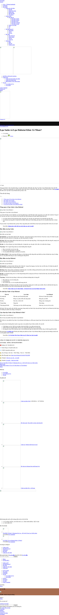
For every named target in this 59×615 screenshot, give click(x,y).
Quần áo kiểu (12, 44)
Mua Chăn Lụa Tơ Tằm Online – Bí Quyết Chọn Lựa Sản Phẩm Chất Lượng (26, 288)
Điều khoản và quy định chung (13, 81)
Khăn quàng (11, 37)
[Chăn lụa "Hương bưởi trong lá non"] (12, 444)
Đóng (1, 366)
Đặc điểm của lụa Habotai (10, 201)
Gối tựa (10, 33)
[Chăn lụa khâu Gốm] (12, 401)
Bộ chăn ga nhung (16, 22)
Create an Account (4, 603)
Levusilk (57, 189)
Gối (9, 26)
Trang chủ (2, 125)
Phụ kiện (8, 34)
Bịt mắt (10, 9)
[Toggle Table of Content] (1, 196)
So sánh (4, 581)
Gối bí (10, 31)
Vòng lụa (11, 39)
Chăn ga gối (8, 16)
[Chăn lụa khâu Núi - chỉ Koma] (12, 488)
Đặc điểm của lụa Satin (9, 200)
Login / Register (6, 582)
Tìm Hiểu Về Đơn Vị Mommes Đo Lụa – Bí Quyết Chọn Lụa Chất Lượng (20, 533)
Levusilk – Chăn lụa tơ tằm (12, 360)
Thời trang (8, 41)
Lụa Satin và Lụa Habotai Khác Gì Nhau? (12, 540)
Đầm (10, 42)
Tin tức (4, 375)
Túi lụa (10, 38)
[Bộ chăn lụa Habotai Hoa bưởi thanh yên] (12, 466)
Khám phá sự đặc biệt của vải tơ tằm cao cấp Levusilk (21, 226)
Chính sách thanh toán (11, 80)
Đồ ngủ (10, 43)
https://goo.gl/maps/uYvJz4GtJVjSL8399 (20, 355)
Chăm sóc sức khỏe (10, 8)
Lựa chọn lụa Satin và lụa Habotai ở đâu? (13, 204)
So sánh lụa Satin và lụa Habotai (11, 203)
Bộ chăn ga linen (15, 20)
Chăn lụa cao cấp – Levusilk (12, 357)
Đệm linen (11, 30)
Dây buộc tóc (12, 35)
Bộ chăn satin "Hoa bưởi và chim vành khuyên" (32, 423)
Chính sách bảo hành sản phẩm (13, 78)
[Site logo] (6, 73)
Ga (9, 27)
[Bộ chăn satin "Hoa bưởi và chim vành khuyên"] (12, 423)
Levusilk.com (10, 331)
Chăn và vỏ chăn (12, 25)
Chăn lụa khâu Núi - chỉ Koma (28, 488)
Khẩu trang (11, 12)
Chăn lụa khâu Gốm (25, 401)
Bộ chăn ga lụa (15, 21)
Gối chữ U (11, 14)
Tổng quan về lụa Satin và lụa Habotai (12, 199)
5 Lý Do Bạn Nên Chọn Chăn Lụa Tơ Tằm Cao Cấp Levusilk (23, 335)
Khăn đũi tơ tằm (12, 11)
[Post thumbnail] (5, 532)
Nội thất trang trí (9, 29)
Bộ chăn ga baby (15, 18)
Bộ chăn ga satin (15, 24)
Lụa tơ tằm (8, 85)
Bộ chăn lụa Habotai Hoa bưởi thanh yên (30, 466)
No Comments (11, 534)
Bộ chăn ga (11, 17)
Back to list (2, 364)
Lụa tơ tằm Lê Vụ (10, 84)
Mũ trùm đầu (12, 13)
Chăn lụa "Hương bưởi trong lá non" (29, 444)
